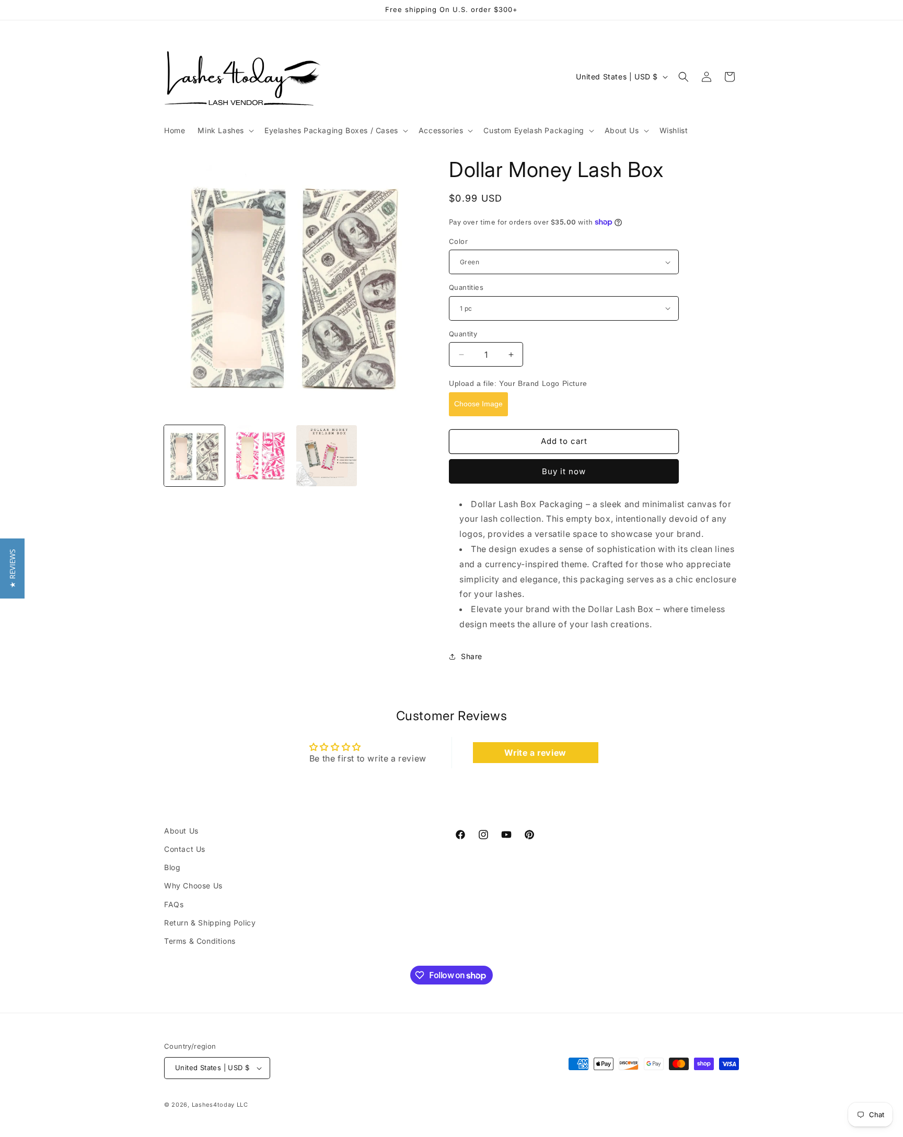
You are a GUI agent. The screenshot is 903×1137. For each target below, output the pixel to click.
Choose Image (478, 404)
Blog (172, 867)
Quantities (466, 287)
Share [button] (471, 656)
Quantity (463, 334)
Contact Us (184, 849)
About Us (181, 830)
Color (458, 241)
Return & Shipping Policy (210, 922)
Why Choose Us (193, 885)
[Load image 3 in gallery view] (326, 455)
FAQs (173, 904)
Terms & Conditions (200, 940)
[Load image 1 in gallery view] (194, 455)
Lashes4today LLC (220, 1104)
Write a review (535, 752)
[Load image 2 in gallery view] (260, 455)
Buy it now (564, 471)
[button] (224, 131)
